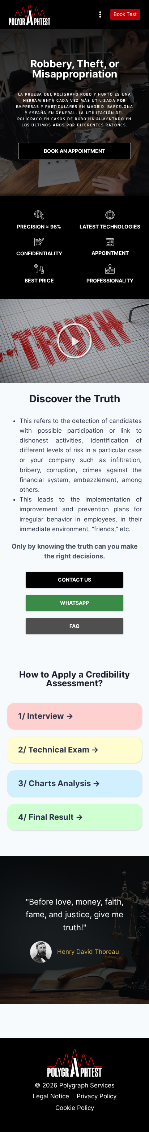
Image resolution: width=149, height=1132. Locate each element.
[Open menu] (100, 14)
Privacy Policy (96, 1096)
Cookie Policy (74, 1107)
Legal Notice (51, 1096)
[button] (74, 341)
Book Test (125, 14)
